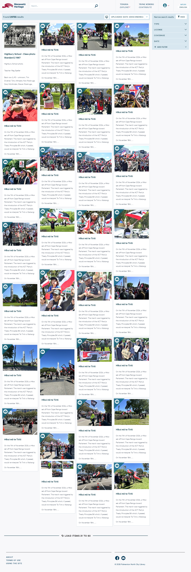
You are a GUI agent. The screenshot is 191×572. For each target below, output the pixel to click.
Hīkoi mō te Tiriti (50, 49)
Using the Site (14, 563)
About (9, 557)
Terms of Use (13, 560)
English (183, 7)
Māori (183, 4)
